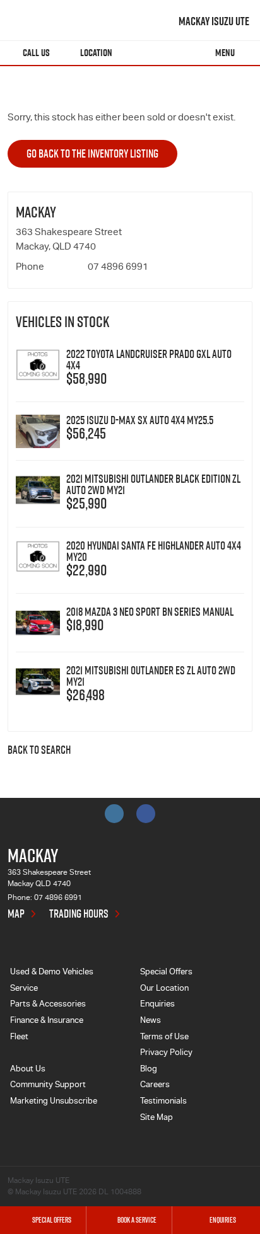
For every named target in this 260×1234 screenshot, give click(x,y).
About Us (27, 1070)
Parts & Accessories (48, 1005)
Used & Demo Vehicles (51, 973)
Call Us (36, 52)
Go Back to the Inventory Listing (92, 153)
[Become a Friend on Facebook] (145, 813)
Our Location (164, 989)
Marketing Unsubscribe (53, 1102)
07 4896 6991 (118, 267)
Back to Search (39, 750)
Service (24, 989)
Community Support (48, 1085)
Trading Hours (79, 913)
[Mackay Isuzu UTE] (42, 21)
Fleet (19, 1038)
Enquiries (157, 1005)
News (150, 1021)
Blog (148, 1070)
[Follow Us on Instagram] (114, 813)
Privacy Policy (166, 1053)
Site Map (156, 1118)
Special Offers (166, 973)
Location (96, 52)
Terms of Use (164, 1038)
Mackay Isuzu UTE (214, 21)
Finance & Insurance (46, 1021)
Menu (225, 52)
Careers (155, 1085)
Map (16, 913)
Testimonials (163, 1102)
